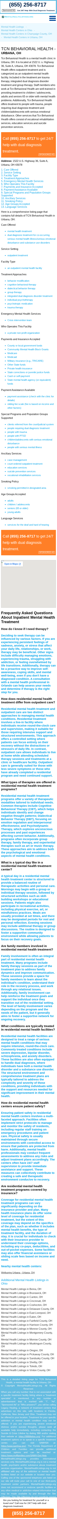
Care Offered (11, 169)
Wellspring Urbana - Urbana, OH (18, 1272)
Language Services (16, 207)
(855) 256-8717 (27, 4)
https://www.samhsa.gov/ (13, 1446)
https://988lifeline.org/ (29, 1436)
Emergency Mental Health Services (23, 181)
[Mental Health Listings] (17, 17)
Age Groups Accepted (17, 204)
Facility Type (11, 175)
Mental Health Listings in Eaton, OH (21, 1317)
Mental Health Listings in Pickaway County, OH (27, 1354)
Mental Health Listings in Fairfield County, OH (26, 1320)
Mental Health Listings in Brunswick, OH (23, 1293)
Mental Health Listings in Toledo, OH (21, 1366)
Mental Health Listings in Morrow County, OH (26, 1339)
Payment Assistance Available (21, 189)
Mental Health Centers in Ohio (16, 30)
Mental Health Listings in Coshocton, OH (24, 1305)
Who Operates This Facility (19, 184)
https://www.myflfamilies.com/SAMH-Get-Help (24, 1455)
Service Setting (12, 172)
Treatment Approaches (16, 178)
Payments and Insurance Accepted (23, 187)
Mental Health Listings (12, 26)
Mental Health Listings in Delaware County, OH (27, 1309)
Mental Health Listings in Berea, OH (21, 1289)
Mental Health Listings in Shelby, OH (21, 1362)
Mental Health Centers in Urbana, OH (23, 37)
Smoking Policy (14, 201)
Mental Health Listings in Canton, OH (22, 1297)
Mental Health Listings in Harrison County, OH (27, 1324)
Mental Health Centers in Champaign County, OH (26, 33)
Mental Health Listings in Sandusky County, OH (27, 1358)
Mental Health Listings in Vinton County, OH (25, 1370)
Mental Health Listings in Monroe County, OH (26, 1328)
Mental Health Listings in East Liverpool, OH (26, 1313)
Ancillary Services (15, 198)
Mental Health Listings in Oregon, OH (22, 1350)
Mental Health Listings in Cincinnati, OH (23, 1301)
